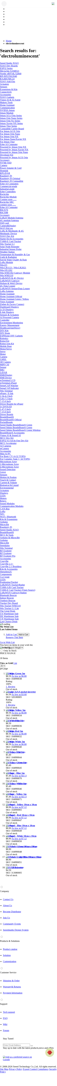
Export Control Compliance (36, 1069)
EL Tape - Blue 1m (15, 773)
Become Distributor (12, 911)
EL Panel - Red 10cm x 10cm (20, 815)
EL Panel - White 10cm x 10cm (21, 836)
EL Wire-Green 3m (15, 673)
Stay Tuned (8, 1038)
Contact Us (8, 899)
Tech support (9, 1012)
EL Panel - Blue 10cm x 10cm (20, 825)
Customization (9, 961)
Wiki (5, 1024)
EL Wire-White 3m (15, 741)
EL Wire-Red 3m (14, 731)
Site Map (4, 1069)
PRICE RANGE (8, 653)
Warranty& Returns (12, 987)
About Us (7, 905)
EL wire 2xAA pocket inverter (21, 692)
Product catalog (10, 949)
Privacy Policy (15, 1069)
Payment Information (12, 993)
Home (9, 41)
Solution (7, 955)
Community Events (12, 924)
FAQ (5, 1018)
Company (4, 891)
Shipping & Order (11, 980)
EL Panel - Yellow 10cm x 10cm (21, 804)
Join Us (6, 917)
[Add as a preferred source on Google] (19, 1058)
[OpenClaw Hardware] (49, 1052)
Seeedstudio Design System (15, 930)
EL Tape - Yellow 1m (16, 794)
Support (3, 1004)
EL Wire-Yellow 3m (15, 710)
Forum (6, 1030)
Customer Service (8, 972)
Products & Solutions (10, 941)
